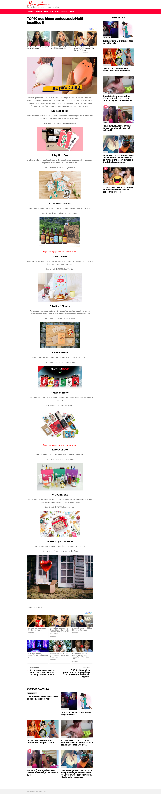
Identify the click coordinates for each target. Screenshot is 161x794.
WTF (51, 12)
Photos (64, 12)
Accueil (30, 12)
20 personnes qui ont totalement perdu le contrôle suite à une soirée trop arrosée (118, 189)
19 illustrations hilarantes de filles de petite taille (76, 713)
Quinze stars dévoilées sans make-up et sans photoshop (40, 741)
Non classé (32, 693)
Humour (39, 12)
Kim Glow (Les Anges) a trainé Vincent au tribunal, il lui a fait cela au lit (42, 772)
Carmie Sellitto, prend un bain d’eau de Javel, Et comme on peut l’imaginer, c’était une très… (77, 742)
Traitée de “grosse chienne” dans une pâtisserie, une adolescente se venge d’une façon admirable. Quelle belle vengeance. (76, 773)
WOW (46, 12)
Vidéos (71, 12)
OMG (57, 12)
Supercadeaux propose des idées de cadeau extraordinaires (42, 697)
